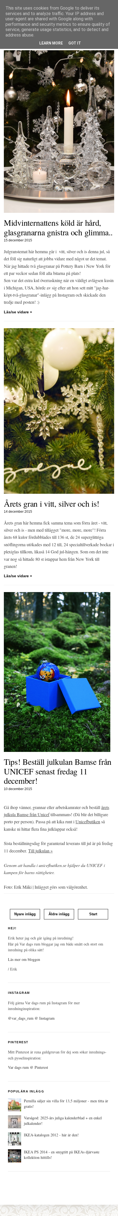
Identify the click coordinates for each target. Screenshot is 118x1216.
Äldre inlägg (59, 914)
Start (93, 914)
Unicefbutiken (87, 821)
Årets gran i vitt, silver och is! (51, 503)
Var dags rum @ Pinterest (28, 1067)
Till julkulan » (40, 851)
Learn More (51, 43)
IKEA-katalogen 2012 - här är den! (51, 1134)
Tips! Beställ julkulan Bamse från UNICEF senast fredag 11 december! (57, 771)
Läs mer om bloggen (24, 959)
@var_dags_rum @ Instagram (31, 1018)
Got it (74, 43)
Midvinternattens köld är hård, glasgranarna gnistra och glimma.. (58, 227)
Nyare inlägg (25, 914)
